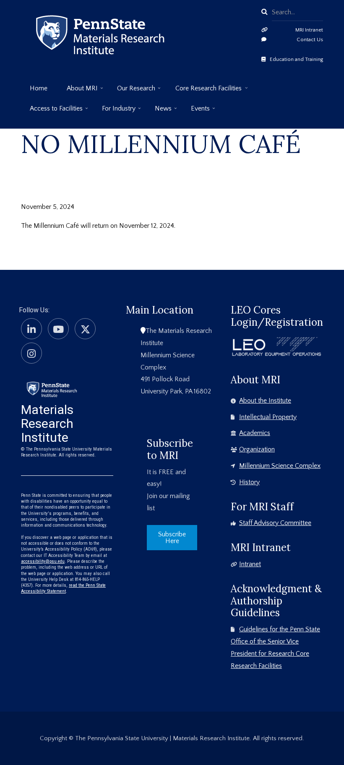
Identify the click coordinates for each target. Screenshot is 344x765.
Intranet (250, 564)
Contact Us (310, 39)
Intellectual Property (268, 417)
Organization (257, 449)
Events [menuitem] (196, 112)
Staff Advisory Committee (275, 523)
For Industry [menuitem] (114, 112)
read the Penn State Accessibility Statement (63, 588)
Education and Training (296, 59)
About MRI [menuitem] (78, 91)
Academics (254, 433)
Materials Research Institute (47, 423)
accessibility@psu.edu (43, 561)
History (249, 482)
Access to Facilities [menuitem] (52, 112)
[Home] (52, 389)
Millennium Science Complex (280, 466)
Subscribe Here (172, 537)
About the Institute (265, 400)
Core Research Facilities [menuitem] (204, 91)
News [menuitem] (159, 112)
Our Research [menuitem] (131, 91)
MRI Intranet (309, 30)
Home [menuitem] (38, 88)
